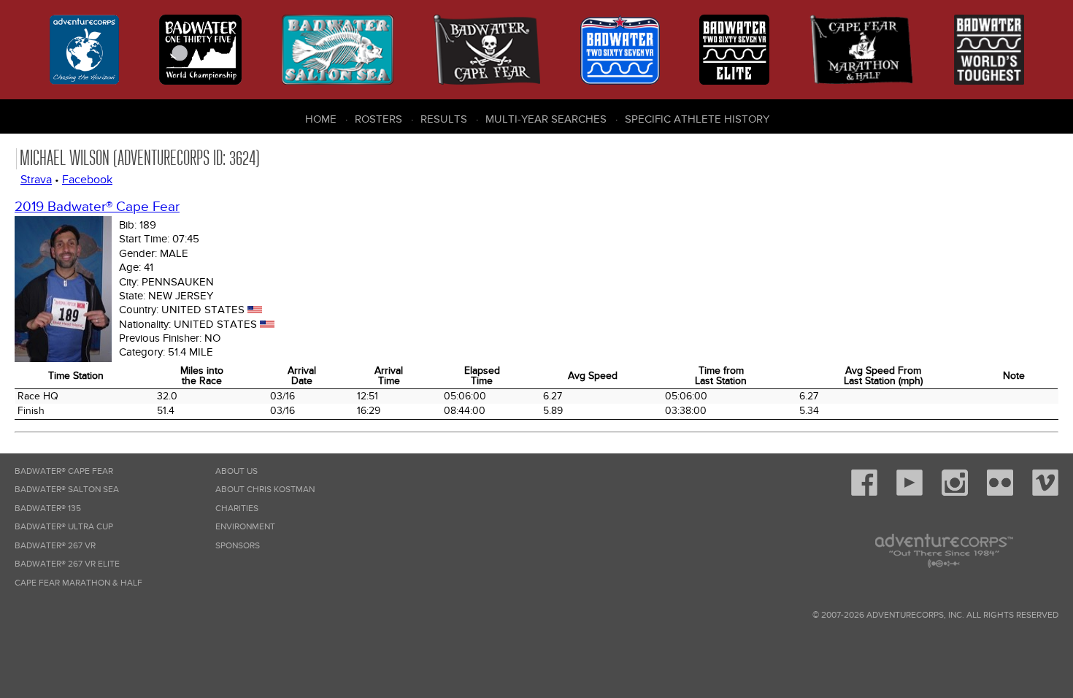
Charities (236, 508)
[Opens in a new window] (864, 493)
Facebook (87, 179)
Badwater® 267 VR (55, 546)
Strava (36, 179)
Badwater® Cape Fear (64, 471)
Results (443, 119)
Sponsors (237, 546)
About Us (236, 471)
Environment (245, 527)
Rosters (378, 119)
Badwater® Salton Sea (67, 489)
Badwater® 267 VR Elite (67, 564)
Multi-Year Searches (546, 119)
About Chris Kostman (265, 489)
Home (320, 119)
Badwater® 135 (48, 508)
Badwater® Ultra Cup (64, 527)
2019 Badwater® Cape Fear (97, 207)
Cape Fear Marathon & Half (78, 583)
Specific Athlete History (697, 119)
